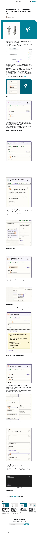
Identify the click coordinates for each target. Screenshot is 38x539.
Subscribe (34, 1)
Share (31, 17)
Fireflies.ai (7, 44)
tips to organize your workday (15, 492)
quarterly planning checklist (15, 496)
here (25, 76)
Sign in (30, 1)
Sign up (19, 532)
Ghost (35, 532)
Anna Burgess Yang (11, 16)
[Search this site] (1, 1)
